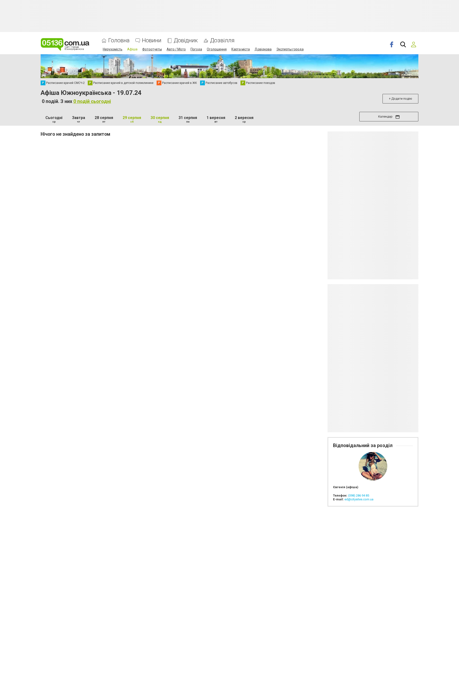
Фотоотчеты (152, 49)
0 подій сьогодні (92, 101)
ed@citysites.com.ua (358, 499)
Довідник (186, 40)
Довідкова (263, 49)
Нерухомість (112, 49)
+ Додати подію (400, 98)
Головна (119, 40)
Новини (151, 40)
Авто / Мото (176, 49)
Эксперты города (290, 49)
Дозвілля (222, 40)
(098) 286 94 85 (358, 495)
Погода (196, 49)
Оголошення (217, 49)
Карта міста (240, 49)
